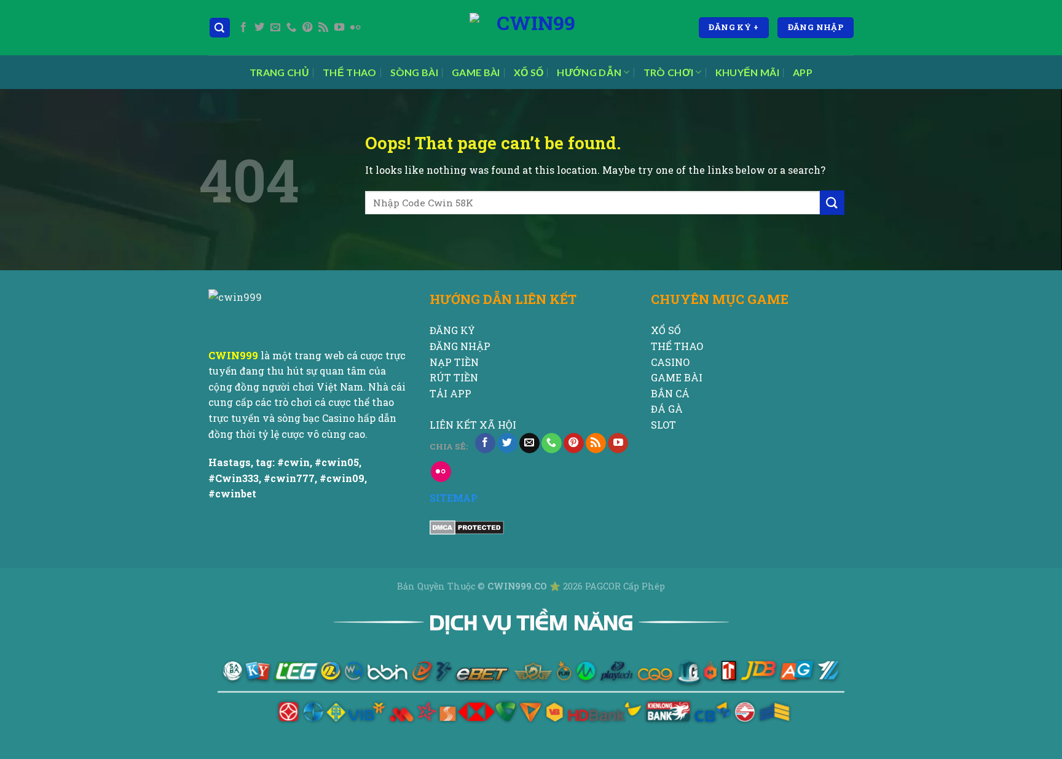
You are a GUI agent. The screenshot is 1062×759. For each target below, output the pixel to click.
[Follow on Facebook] (243, 27)
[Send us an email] (275, 27)
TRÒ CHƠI (668, 72)
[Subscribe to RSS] (323, 27)
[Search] (220, 28)
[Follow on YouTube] (339, 27)
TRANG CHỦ (279, 72)
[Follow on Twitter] (259, 27)
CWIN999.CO (518, 586)
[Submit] (832, 202)
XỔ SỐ (529, 72)
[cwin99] (531, 27)
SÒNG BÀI (414, 72)
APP (802, 72)
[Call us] (291, 27)
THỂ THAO (350, 72)
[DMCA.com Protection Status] (467, 526)
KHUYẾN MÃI (747, 72)
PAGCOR (604, 586)
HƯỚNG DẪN (589, 72)
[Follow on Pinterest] (307, 27)
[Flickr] (355, 27)
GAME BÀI (476, 72)
